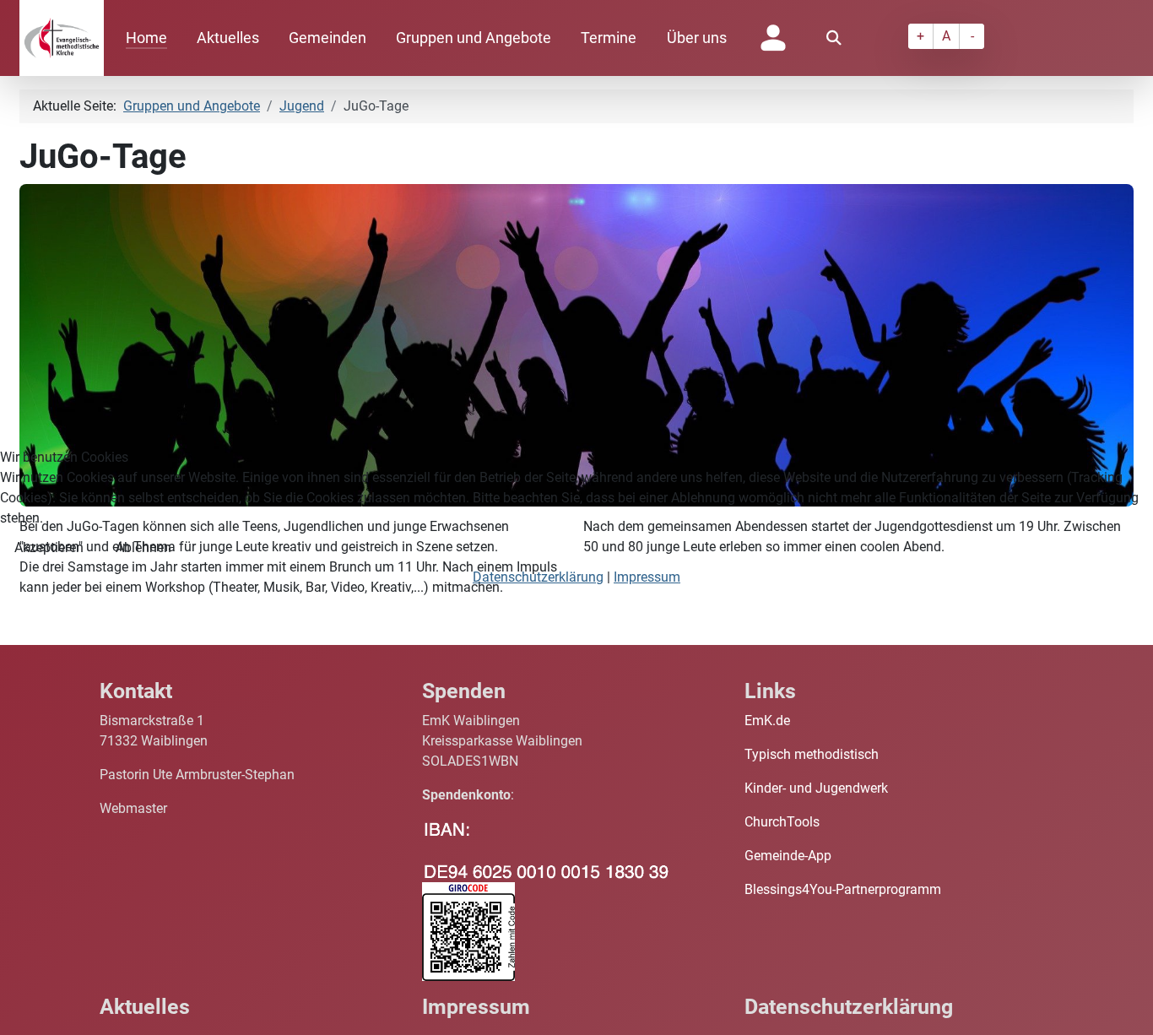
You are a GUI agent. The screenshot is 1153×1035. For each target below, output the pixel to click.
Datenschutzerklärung (538, 577)
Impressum (647, 577)
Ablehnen (143, 547)
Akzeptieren (49, 547)
